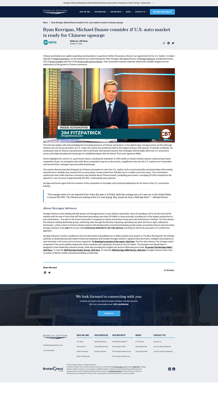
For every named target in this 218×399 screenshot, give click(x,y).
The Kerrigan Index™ (119, 346)
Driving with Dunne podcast (90, 61)
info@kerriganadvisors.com (53, 345)
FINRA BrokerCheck (115, 371)
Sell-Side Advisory (100, 342)
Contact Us (109, 313)
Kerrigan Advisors (147, 59)
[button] (84, 12)
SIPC (138, 367)
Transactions (81, 346)
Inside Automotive (61, 59)
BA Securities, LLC (120, 367)
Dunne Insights (56, 61)
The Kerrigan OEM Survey (121, 356)
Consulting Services (101, 346)
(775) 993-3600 (48, 350)
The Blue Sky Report (162, 11)
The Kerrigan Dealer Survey (121, 351)
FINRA (134, 367)
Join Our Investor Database (163, 351)
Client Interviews (82, 351)
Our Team (80, 342)
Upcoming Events (141, 351)
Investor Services (100, 351)
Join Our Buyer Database (162, 346)
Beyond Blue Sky (141, 346)
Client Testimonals (83, 356)
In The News (139, 342)
